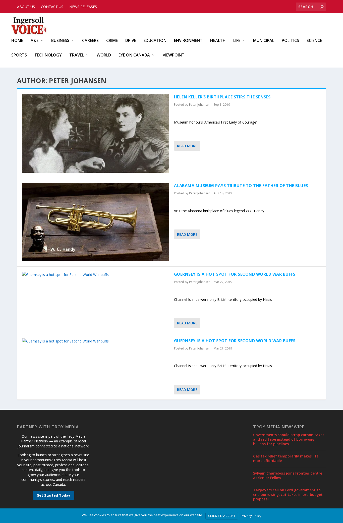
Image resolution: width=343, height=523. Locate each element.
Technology (48, 55)
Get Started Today (53, 495)
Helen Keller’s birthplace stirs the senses (222, 97)
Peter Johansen (199, 104)
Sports (19, 55)
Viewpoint (174, 55)
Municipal (263, 40)
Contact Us (52, 6)
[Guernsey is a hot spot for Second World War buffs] (95, 275)
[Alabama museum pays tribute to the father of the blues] (95, 222)
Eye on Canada (134, 55)
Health (218, 40)
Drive (130, 40)
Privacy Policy (251, 515)
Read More (187, 145)
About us (26, 6)
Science (314, 40)
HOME (17, 40)
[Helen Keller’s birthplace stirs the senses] (95, 133)
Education (155, 40)
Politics (290, 40)
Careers (90, 40)
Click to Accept (222, 515)
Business (60, 40)
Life (236, 40)
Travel (76, 55)
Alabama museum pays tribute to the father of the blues (241, 185)
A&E (34, 40)
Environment (188, 40)
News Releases (83, 6)
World (104, 55)
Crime (112, 40)
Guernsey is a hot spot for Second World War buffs (235, 274)
